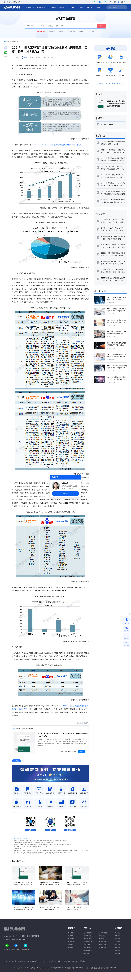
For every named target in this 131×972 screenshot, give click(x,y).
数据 (98, 7)
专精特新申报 (88, 950)
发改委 (14, 961)
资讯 (81, 7)
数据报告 (102, 939)
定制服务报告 (88, 933)
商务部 (44, 961)
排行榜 (89, 7)
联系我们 (117, 953)
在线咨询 (82, 751)
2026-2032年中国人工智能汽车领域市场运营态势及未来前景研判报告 (77, 885)
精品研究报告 (88, 939)
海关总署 (58, 961)
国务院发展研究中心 (33, 961)
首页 (7, 41)
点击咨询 (65, 494)
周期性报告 (102, 947)
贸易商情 (71, 939)
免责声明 (117, 950)
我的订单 (123, 2)
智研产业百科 (41, 31)
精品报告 (52, 31)
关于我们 (113, 2)
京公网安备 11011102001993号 (77, 968)
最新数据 (98, 291)
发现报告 (75, 961)
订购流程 (117, 942)
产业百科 (51, 7)
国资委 (51, 961)
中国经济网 (66, 961)
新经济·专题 (103, 945)
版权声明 (117, 947)
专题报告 (86, 953)
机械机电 (91, 31)
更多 (123, 291)
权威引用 (117, 939)
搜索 (101, 26)
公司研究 (102, 936)
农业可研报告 (103, 933)
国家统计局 (21, 961)
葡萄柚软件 (83, 961)
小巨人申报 (87, 945)
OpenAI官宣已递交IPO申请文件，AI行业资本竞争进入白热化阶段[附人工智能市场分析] (50, 885)
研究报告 (40, 7)
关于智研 (117, 933)
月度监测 (71, 942)
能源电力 (62, 31)
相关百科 (100, 118)
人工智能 (16, 57)
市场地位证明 (88, 942)
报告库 (61, 7)
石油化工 (82, 31)
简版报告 (71, 945)
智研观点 (29, 7)
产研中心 (71, 7)
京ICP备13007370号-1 (58, 968)
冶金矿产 (72, 31)
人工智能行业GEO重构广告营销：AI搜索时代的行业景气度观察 (24, 909)
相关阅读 (100, 135)
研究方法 (117, 936)
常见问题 (117, 945)
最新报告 (71, 933)
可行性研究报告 (89, 936)
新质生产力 (102, 942)
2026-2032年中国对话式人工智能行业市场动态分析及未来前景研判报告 (24, 885)
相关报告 (100, 94)
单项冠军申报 (88, 947)
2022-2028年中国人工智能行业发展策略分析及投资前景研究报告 (57, 145)
